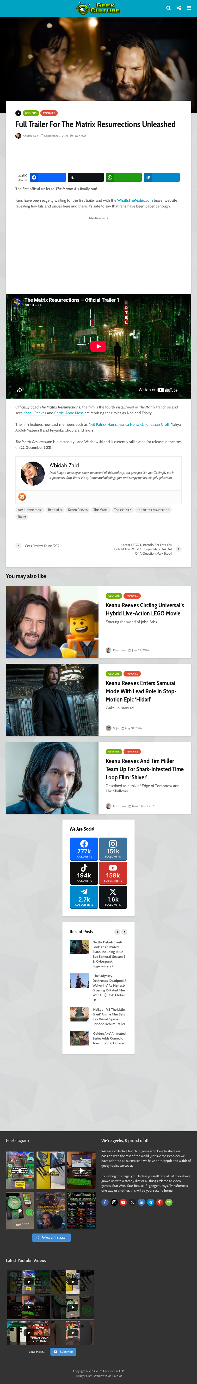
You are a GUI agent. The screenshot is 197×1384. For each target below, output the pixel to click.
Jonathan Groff (157, 424)
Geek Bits (31, 113)
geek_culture (19, 1155)
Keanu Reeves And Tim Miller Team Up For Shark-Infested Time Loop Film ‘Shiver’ (145, 769)
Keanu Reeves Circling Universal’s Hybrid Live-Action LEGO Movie (145, 609)
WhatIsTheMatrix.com (135, 200)
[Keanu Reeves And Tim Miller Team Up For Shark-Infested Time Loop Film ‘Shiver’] (52, 778)
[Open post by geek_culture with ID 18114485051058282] (20, 1210)
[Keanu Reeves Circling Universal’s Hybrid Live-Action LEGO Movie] (52, 622)
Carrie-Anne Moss (69, 413)
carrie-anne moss (30, 509)
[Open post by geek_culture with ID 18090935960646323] (81, 1170)
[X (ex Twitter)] (132, 1202)
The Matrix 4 (123, 509)
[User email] (22, 497)
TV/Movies (49, 113)
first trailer (55, 509)
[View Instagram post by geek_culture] (31, 1187)
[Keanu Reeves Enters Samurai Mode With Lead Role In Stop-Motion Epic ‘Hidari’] (52, 700)
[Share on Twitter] (86, 177)
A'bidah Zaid (30, 136)
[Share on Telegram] (162, 177)
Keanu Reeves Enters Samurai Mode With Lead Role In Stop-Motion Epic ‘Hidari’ (141, 691)
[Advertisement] (102, 156)
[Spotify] (168, 1202)
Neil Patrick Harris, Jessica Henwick (116, 424)
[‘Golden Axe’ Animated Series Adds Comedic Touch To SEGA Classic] (79, 1038)
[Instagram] (114, 1202)
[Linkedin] (141, 1202)
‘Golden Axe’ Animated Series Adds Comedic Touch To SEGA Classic (109, 1038)
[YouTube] (123, 1202)
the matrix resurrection (153, 509)
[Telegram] (150, 1202)
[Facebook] (105, 1202)
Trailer (22, 516)
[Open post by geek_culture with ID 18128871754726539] (51, 1170)
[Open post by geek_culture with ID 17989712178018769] (51, 1210)
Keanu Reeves (35, 413)
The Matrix (100, 509)
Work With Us (102, 1376)
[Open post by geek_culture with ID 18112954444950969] (20, 1170)
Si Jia (115, 728)
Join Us (117, 1376)
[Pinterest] (159, 1202)
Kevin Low (119, 650)
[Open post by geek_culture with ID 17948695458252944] (81, 1210)
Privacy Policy (83, 1376)
